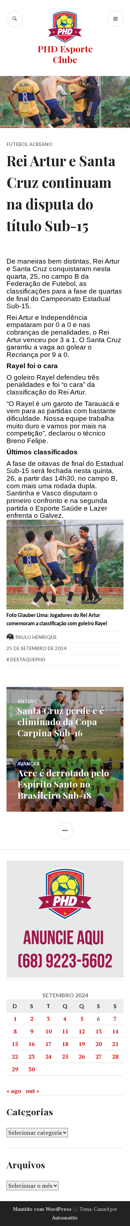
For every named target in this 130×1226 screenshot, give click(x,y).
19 (81, 1044)
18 (65, 1044)
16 (31, 1044)
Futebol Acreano (29, 144)
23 (31, 1056)
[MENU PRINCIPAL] (115, 19)
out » (32, 1091)
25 (65, 1056)
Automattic (65, 1217)
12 (81, 1031)
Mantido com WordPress (42, 1209)
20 (98, 1044)
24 (48, 1056)
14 (115, 1031)
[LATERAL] (65, 831)
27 (98, 1056)
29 (15, 1069)
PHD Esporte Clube (65, 54)
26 (81, 1056)
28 (115, 1056)
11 (65, 1031)
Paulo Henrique (36, 637)
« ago (13, 1091)
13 (98, 1031)
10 (48, 1031)
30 (31, 1069)
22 (15, 1056)
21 (115, 1044)
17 (48, 1044)
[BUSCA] (14, 19)
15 (15, 1044)
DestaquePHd (28, 659)
